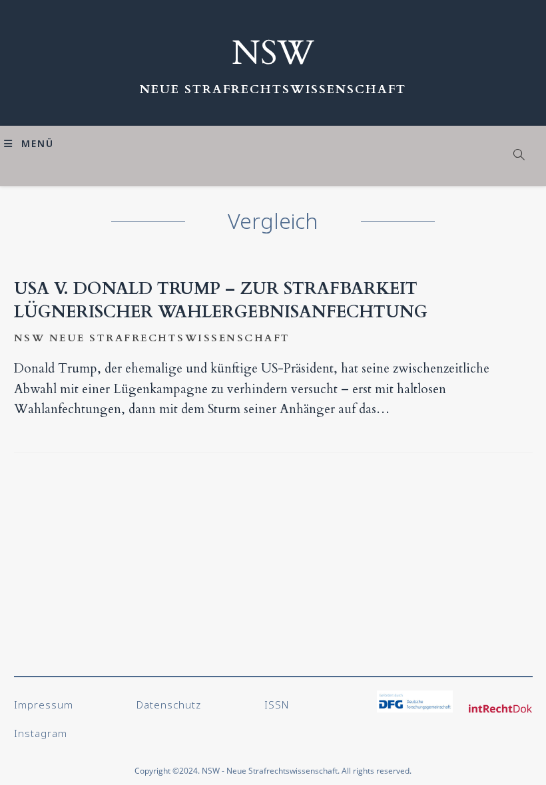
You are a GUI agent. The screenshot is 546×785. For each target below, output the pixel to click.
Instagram (40, 733)
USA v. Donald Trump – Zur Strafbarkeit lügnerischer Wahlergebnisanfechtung (220, 300)
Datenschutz (168, 704)
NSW (273, 53)
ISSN (276, 704)
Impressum (43, 704)
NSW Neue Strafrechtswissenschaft (152, 338)
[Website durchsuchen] (519, 156)
